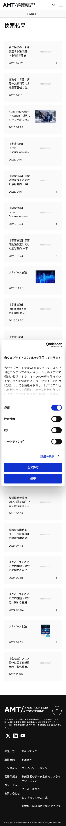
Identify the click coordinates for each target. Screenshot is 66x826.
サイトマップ (29, 751)
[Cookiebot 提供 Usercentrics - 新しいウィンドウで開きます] (46, 345)
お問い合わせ (12, 793)
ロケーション (12, 785)
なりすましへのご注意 (35, 797)
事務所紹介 (10, 776)
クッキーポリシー (32, 789)
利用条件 (27, 759)
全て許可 (32, 467)
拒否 (33, 478)
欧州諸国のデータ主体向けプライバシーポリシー (41, 778)
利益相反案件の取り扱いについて (41, 806)
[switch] (56, 419)
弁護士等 (9, 751)
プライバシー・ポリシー (36, 768)
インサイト (10, 768)
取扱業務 (9, 759)
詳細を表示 (47, 456)
